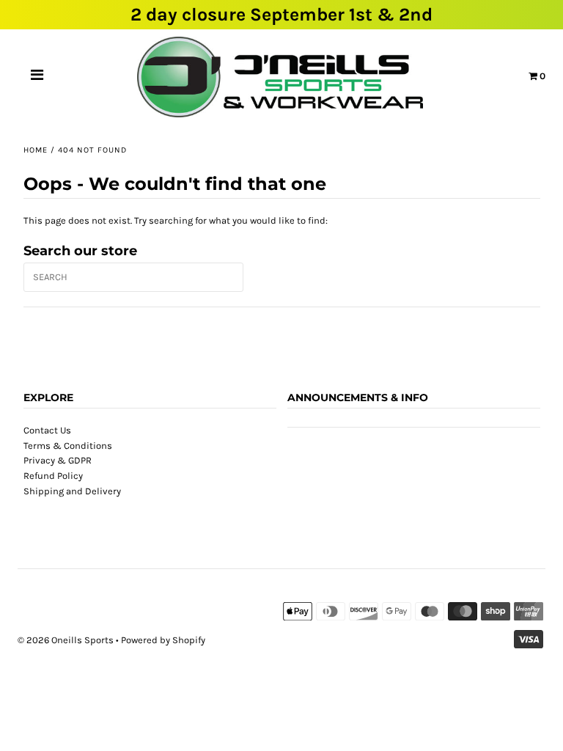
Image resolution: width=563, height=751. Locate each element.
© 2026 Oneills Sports (66, 639)
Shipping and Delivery (72, 491)
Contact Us (47, 430)
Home (35, 150)
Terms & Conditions (67, 445)
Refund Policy (53, 475)
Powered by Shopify (163, 639)
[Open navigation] (37, 77)
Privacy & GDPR (57, 460)
